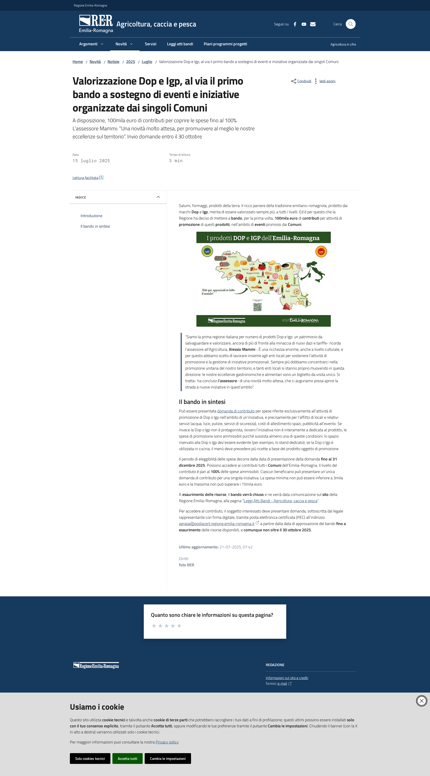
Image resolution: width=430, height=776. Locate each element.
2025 (130, 62)
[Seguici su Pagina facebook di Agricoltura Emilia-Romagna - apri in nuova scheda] (293, 23)
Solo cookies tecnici (90, 758)
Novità (95, 62)
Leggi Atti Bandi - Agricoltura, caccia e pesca (280, 501)
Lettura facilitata (85, 177)
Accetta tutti (127, 758)
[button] (350, 24)
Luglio (147, 62)
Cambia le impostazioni (168, 758)
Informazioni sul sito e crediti (287, 677)
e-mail (282, 683)
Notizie (113, 62)
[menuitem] (340, 44)
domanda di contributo (236, 411)
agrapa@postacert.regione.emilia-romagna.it (216, 524)
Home (78, 62)
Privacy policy (167, 742)
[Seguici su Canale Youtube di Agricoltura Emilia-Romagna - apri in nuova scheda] (302, 23)
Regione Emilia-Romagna (90, 5)
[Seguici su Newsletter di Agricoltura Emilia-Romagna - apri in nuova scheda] (311, 23)
